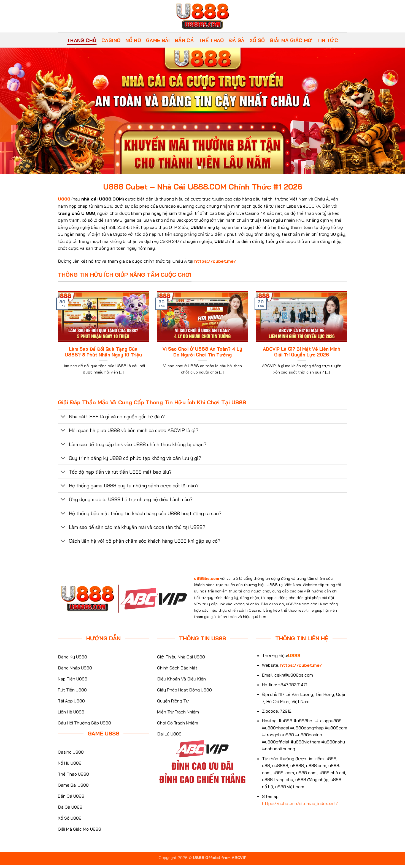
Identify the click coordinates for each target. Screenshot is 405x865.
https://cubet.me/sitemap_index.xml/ (300, 803)
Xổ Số (257, 40)
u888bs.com (206, 578)
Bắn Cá (184, 40)
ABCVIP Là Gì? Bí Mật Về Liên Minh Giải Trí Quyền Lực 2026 (301, 352)
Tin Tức (327, 40)
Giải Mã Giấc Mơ (291, 40)
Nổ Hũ (133, 40)
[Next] (390, 110)
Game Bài (158, 40)
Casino (110, 40)
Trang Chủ (81, 40)
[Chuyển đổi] (63, 417)
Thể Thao (211, 40)
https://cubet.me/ (215, 261)
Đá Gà (237, 40)
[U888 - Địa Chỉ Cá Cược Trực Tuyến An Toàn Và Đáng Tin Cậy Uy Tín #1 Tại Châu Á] (202, 16)
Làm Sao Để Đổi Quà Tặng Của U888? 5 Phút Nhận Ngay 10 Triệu (103, 352)
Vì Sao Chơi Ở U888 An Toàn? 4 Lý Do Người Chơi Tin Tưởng (202, 352)
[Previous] (15, 110)
